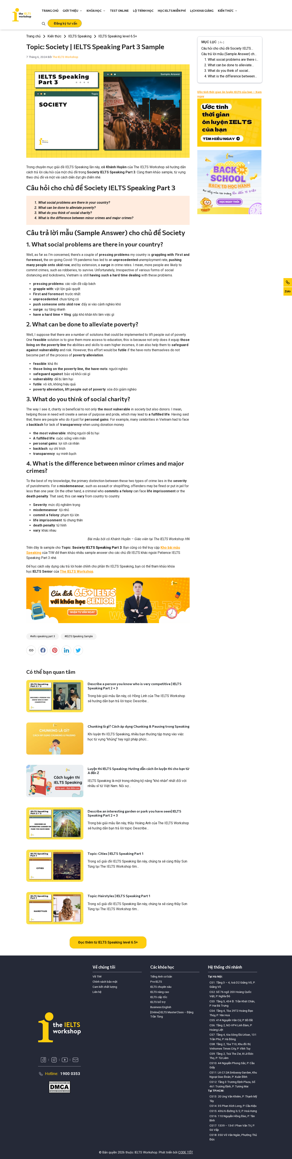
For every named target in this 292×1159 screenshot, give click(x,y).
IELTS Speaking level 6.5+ (117, 36)
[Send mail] (75, 1060)
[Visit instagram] (54, 1060)
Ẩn (221, 42)
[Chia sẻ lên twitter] (78, 650)
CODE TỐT (185, 1152)
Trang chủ (50, 10)
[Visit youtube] (65, 1060)
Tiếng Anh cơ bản (161, 976)
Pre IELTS (156, 981)
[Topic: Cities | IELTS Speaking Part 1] (54, 866)
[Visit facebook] (43, 1059)
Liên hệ (97, 992)
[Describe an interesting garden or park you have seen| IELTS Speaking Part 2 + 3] (54, 823)
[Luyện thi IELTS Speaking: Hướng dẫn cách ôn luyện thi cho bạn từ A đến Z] (54, 781)
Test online (119, 10)
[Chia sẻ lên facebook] (43, 650)
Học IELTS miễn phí (172, 10)
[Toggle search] (44, 23)
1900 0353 (70, 1073)
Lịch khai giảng (202, 10)
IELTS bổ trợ (157, 1002)
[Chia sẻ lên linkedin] (66, 650)
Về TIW (97, 976)
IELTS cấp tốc (158, 997)
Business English (160, 1007)
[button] (65, 23)
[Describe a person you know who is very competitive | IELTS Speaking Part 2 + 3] (54, 696)
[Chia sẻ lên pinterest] (54, 650)
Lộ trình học (143, 10)
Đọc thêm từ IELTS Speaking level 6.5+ (108, 942)
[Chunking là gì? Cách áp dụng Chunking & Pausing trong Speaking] (54, 739)
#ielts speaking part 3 (42, 636)
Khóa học (94, 10)
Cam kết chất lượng (105, 986)
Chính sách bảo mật (105, 981)
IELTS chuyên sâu (160, 986)
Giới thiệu (70, 10)
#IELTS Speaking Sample (79, 636)
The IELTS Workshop (76, 571)
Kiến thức (225, 10)
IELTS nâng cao (159, 992)
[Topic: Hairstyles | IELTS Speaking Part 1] (54, 908)
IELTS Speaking (79, 36)
